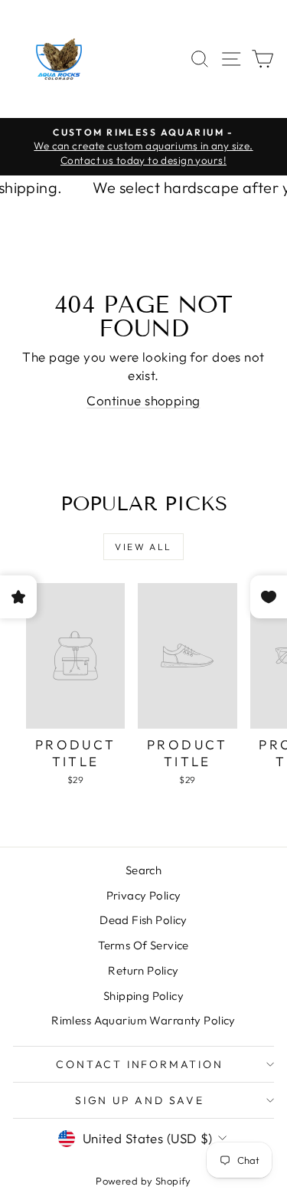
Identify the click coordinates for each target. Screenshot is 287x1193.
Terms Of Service (143, 945)
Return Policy (143, 970)
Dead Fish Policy (143, 920)
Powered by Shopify (143, 1181)
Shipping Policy (143, 995)
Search (144, 870)
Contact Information (139, 1064)
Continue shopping (143, 400)
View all (143, 546)
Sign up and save (139, 1100)
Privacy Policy (143, 895)
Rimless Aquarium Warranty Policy (143, 1020)
